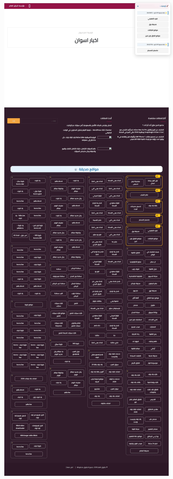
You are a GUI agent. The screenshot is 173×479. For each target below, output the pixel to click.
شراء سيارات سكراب (58, 304)
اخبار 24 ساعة (152, 443)
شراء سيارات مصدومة (58, 324)
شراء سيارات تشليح (76, 313)
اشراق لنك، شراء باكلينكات (152, 391)
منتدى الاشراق (153, 409)
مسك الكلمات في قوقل (153, 253)
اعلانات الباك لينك (135, 389)
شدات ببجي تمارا (97, 181)
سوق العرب (114, 364)
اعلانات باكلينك (106, 403)
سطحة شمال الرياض (76, 285)
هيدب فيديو (135, 326)
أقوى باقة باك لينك (97, 371)
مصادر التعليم (153, 429)
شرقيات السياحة (135, 355)
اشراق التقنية (135, 252)
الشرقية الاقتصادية (135, 276)
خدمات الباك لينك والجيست (114, 355)
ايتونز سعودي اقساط (114, 204)
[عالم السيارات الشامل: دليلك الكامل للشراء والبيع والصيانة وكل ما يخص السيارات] (105, 152)
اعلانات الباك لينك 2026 (135, 410)
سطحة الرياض (76, 268)
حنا (114, 335)
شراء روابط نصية (152, 382)
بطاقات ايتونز (97, 301)
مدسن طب (153, 419)
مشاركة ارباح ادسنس (135, 183)
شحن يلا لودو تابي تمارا (97, 253)
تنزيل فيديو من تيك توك (37, 416)
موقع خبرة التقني (153, 297)
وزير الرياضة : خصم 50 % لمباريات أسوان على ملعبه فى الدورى (141, 65)
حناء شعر (97, 325)
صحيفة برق (135, 231)
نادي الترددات (152, 319)
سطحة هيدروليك (59, 276)
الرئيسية (90, 32)
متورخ (153, 305)
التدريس (153, 399)
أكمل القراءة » (155, 91)
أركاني (153, 348)
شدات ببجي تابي (97, 188)
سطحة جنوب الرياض (75, 295)
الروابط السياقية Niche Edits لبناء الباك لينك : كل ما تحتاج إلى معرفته (79, 139)
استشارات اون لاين (135, 319)
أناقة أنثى (135, 297)
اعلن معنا (70, 467)
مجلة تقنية (135, 429)
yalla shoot (59, 181)
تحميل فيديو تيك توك (20, 417)
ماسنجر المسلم (144, 219)
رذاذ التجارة (135, 334)
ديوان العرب (114, 388)
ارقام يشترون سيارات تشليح (75, 324)
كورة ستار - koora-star (20, 182)
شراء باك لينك (152, 374)
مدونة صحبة (153, 355)
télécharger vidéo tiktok (28, 435)
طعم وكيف (153, 341)
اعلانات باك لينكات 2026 (29, 378)
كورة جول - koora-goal (37, 192)
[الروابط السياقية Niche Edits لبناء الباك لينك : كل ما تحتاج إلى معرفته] (105, 141)
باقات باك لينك (135, 382)
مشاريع (97, 388)
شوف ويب (135, 269)
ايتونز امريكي (97, 195)
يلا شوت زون (37, 397)
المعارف (153, 326)
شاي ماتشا (114, 342)
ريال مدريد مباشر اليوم (76, 373)
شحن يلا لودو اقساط (97, 204)
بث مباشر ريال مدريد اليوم (58, 353)
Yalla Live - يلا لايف (20, 217)
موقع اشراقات (153, 238)
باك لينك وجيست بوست (135, 420)
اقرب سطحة (58, 293)
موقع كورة (29, 304)
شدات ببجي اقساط (114, 180)
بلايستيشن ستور (114, 308)
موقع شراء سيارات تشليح (58, 314)
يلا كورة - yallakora (20, 227)
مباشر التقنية (135, 348)
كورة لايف (37, 257)
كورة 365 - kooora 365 (37, 236)
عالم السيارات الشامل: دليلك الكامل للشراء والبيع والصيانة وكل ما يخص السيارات (79, 150)
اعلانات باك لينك (114, 396)
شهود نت (135, 341)
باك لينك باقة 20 (97, 364)
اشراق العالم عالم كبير (135, 401)
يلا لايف (67, 361)
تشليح (76, 303)
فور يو (97, 271)
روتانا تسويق (152, 312)
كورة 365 (76, 343)
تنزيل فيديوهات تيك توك (37, 427)
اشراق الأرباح (135, 362)
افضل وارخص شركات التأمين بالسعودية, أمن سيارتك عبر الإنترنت (89, 125)
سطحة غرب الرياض (58, 283)
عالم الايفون (153, 283)
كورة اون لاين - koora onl (37, 227)
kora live (20, 249)
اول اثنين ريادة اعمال (153, 182)
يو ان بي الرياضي (152, 436)
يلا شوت (76, 180)
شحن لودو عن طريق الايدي (97, 292)
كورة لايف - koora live (37, 346)
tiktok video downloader (20, 427)
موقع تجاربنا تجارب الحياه (97, 380)
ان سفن (153, 261)
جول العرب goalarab (76, 353)
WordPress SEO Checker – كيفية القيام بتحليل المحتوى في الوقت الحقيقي (87, 131)
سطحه (58, 269)
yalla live (67, 392)
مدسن (135, 305)
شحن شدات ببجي (114, 281)
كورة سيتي (59, 344)
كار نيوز (135, 290)
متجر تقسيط (97, 220)
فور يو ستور (97, 234)
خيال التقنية (153, 269)
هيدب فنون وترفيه (135, 443)
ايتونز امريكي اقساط (97, 263)
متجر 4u (114, 241)
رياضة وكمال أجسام (155, 56)
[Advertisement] (86, 17)
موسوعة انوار (153, 362)
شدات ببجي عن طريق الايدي (97, 243)
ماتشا (97, 335)
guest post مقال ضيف (97, 356)
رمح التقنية (153, 334)
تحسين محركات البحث (135, 208)
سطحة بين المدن (76, 276)
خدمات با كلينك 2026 (114, 380)
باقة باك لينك (152, 205)
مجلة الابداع (135, 312)
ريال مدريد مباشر (76, 198)
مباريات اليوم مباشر (75, 190)
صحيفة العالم (144, 450)
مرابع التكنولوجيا (135, 261)
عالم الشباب (144, 194)
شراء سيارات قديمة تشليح (67, 332)
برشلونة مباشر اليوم (58, 374)
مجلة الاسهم (152, 276)
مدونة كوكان (135, 283)
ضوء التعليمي (153, 230)
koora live (20, 201)
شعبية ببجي (114, 301)
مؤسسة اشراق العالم (16, 5)
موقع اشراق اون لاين (135, 240)
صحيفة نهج (153, 290)
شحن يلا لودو (114, 291)
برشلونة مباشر (58, 188)
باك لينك (97, 396)
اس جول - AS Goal (20, 235)
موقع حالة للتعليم (135, 436)
